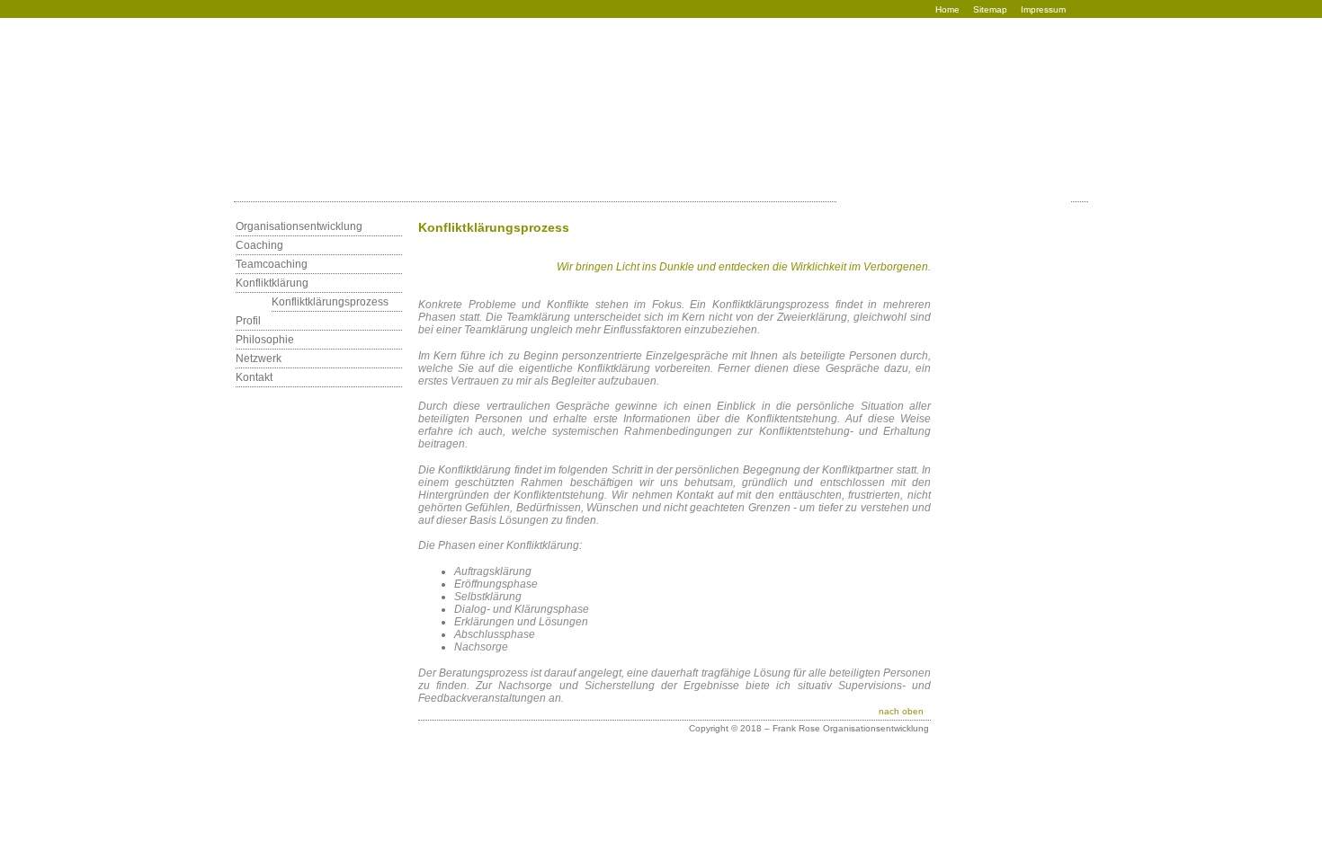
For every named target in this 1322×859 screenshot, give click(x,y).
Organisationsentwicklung (299, 226)
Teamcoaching (272, 264)
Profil (248, 320)
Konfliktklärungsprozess (330, 302)
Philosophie (265, 339)
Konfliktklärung (272, 283)
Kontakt (254, 377)
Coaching (259, 245)
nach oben (901, 711)
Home (947, 9)
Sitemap (990, 9)
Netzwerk (258, 358)
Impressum (1043, 9)
